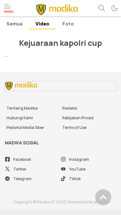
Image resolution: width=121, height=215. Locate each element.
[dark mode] (114, 8)
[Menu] (9, 8)
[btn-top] (103, 197)
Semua (14, 23)
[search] (101, 8)
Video (42, 23)
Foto (68, 23)
